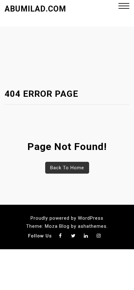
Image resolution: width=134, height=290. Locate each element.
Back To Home (67, 168)
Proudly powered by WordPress (67, 218)
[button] (123, 6)
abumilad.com (35, 8)
